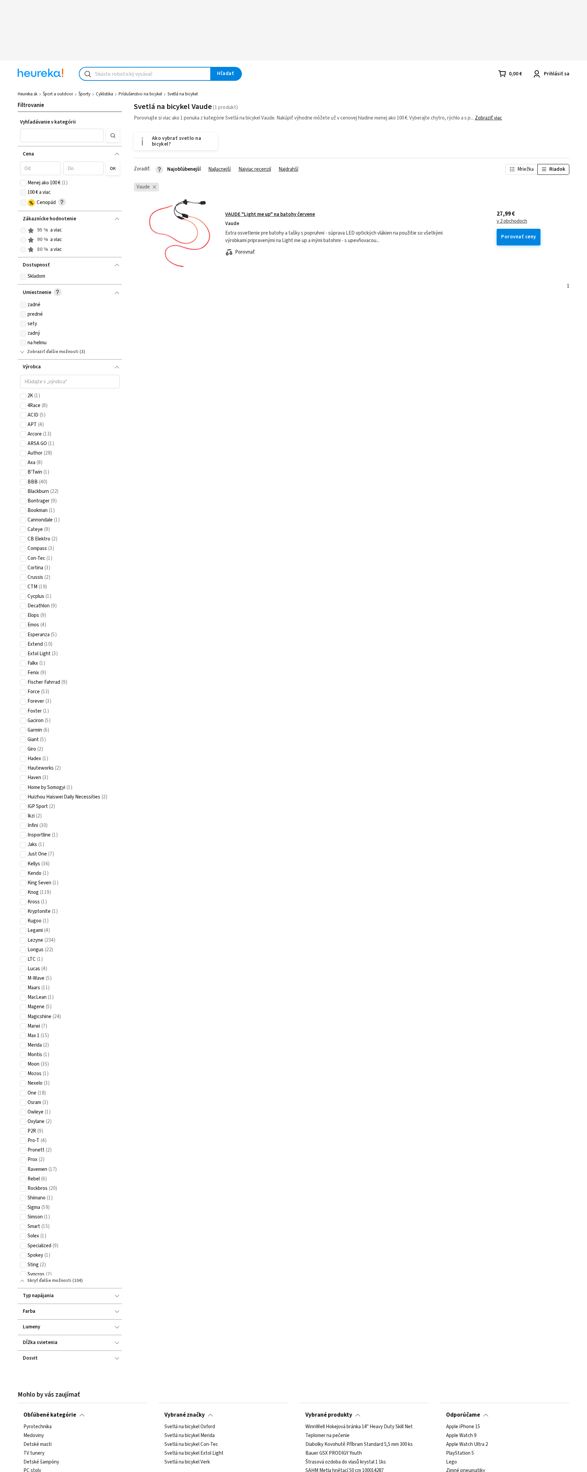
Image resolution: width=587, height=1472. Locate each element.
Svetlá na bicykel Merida (189, 1435)
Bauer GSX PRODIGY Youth (333, 1453)
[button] (61, 135)
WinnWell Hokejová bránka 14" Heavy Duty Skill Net (359, 1426)
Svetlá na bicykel (182, 94)
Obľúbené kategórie (49, 1415)
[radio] (23, 230)
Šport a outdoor (58, 94)
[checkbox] (23, 183)
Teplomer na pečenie (327, 1435)
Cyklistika (104, 94)
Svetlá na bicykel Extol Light (194, 1453)
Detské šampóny (41, 1461)
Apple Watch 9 (461, 1435)
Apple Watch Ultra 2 (467, 1444)
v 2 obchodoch (512, 221)
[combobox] (145, 74)
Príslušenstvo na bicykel (140, 94)
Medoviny (33, 1435)
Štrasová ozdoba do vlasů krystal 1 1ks (345, 1461)
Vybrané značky (184, 1415)
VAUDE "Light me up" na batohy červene (270, 214)
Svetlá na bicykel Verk (187, 1461)
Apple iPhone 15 (463, 1426)
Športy (84, 94)
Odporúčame (463, 1415)
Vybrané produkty (328, 1415)
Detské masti (37, 1444)
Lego (451, 1461)
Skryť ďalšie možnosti (49, 1280)
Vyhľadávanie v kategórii (48, 122)
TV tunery (34, 1453)
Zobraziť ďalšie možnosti (52, 352)
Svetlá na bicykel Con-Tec (191, 1444)
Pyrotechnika (37, 1426)
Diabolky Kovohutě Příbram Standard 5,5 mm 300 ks (359, 1444)
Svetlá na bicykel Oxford (189, 1426)
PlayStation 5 (460, 1453)
